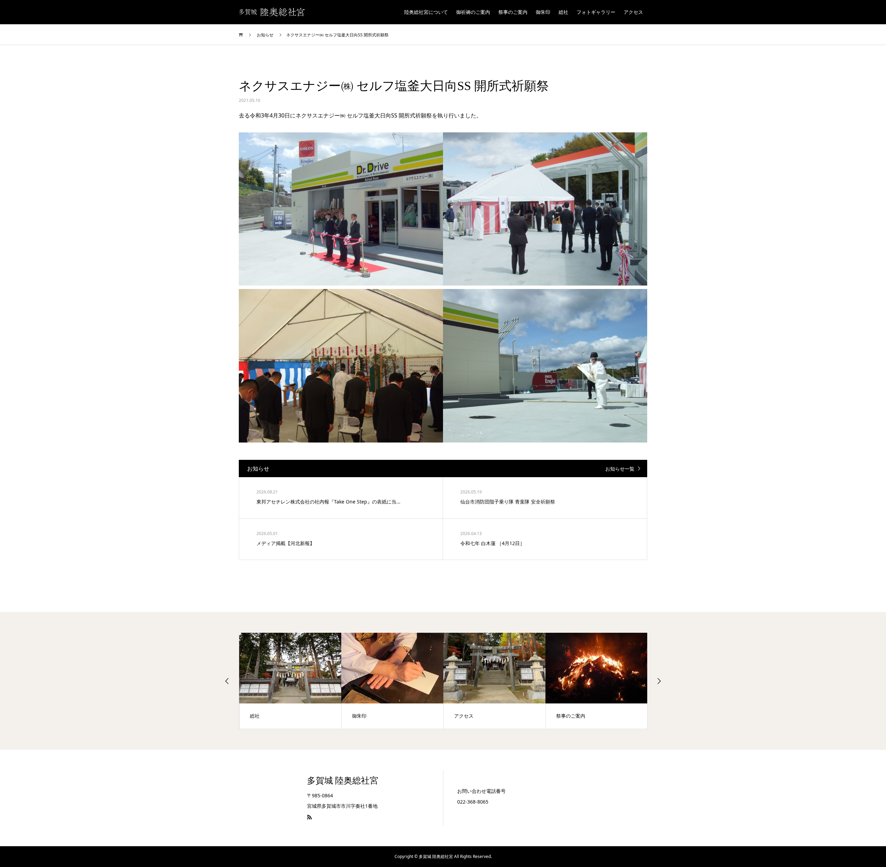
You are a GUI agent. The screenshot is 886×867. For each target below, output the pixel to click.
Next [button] (659, 680)
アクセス (633, 12)
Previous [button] (227, 680)
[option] (290, 681)
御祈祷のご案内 (473, 12)
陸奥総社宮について (426, 12)
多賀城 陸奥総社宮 (342, 780)
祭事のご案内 (512, 12)
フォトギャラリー (596, 12)
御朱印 (543, 12)
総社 (563, 12)
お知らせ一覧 (619, 468)
